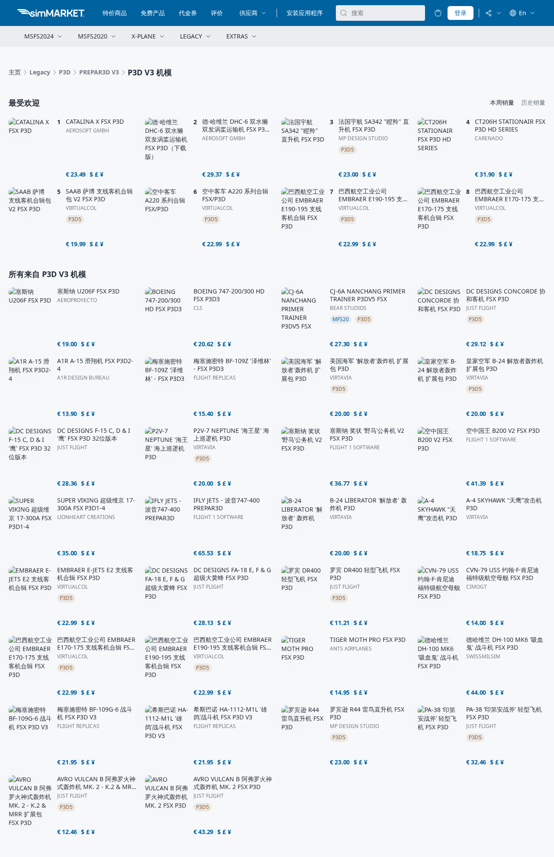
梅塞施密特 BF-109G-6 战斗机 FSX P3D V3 (94, 713)
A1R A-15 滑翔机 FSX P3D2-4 (95, 365)
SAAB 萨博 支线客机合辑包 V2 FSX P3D (99, 195)
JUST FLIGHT (481, 308)
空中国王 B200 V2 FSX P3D (503, 431)
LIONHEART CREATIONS (86, 517)
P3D (65, 72)
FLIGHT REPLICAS (214, 377)
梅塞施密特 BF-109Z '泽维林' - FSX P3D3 (232, 365)
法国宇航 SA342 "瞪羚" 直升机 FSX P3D (373, 125)
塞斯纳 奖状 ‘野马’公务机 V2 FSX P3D (367, 434)
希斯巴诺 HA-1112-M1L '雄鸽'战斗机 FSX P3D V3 (230, 713)
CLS (198, 308)
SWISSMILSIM (483, 656)
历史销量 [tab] (533, 102)
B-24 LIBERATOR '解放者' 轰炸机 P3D (368, 504)
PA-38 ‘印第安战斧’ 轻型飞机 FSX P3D (504, 713)
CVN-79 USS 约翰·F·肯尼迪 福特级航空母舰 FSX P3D (502, 574)
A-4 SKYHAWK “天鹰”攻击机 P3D (504, 504)
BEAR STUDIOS (348, 308)
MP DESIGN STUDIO (363, 138)
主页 (15, 72)
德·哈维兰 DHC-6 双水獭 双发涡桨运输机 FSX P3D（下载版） (235, 125)
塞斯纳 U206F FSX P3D (88, 291)
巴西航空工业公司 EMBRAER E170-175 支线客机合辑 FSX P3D (510, 195)
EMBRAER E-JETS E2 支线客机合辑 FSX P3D (95, 574)
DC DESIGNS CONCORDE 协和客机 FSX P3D (505, 295)
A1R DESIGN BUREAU (83, 377)
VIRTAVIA (341, 377)
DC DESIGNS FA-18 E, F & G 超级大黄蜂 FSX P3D (232, 574)
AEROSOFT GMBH (87, 130)
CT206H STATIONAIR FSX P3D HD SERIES (510, 125)
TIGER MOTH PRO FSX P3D (368, 640)
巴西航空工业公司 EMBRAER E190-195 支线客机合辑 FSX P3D (373, 195)
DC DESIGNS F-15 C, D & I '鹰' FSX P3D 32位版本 (93, 434)
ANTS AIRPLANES (351, 648)
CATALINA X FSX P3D (95, 122)
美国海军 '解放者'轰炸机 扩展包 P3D (369, 365)
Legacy (39, 72)
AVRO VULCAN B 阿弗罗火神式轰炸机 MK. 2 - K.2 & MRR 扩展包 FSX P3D (96, 783)
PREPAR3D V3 (99, 72)
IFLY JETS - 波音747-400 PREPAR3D (226, 504)
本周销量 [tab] (502, 102)
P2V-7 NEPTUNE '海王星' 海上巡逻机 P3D (231, 434)
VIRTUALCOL (81, 208)
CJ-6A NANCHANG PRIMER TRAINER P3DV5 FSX (368, 295)
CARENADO (489, 138)
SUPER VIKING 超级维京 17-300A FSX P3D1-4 (96, 504)
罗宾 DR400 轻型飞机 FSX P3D (365, 574)
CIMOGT (476, 586)
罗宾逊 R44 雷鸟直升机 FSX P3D (367, 713)
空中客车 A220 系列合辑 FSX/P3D (235, 195)
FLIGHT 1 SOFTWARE (355, 447)
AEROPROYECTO (77, 300)
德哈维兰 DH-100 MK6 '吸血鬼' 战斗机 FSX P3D (504, 643)
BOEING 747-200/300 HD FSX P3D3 (228, 295)
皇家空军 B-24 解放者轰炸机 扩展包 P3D (504, 365)
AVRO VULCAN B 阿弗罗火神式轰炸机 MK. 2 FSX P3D (232, 783)
